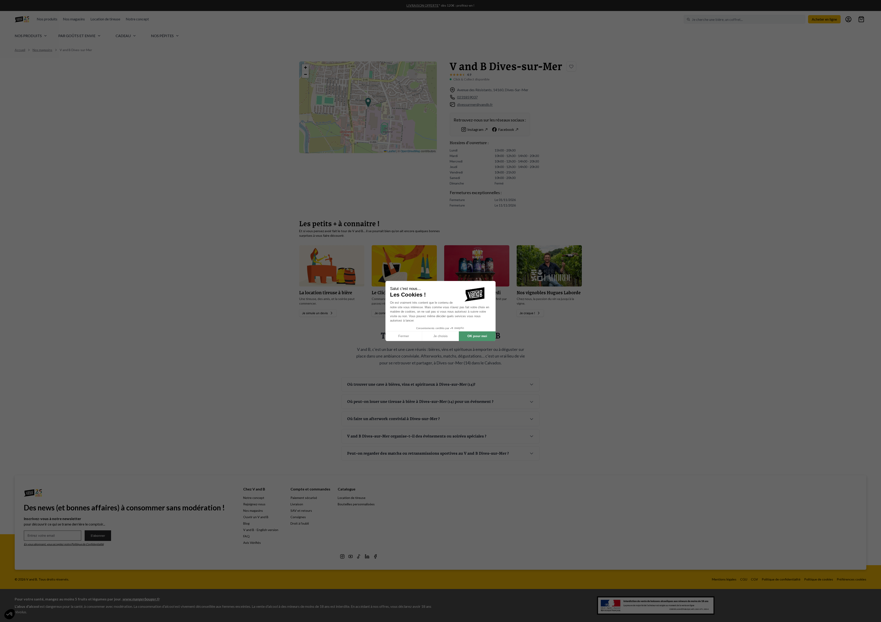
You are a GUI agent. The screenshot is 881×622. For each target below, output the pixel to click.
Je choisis (440, 336)
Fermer (403, 336)
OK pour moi (477, 336)
